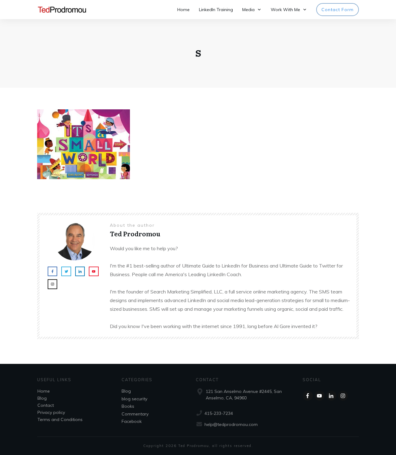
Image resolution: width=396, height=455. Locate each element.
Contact (45, 405)
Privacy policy (51, 412)
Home (43, 391)
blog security (134, 399)
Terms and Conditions (60, 419)
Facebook (132, 421)
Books (128, 406)
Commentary (135, 414)
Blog (42, 398)
